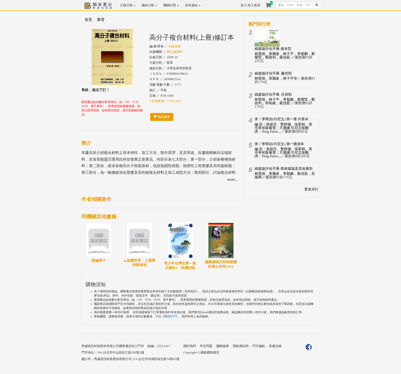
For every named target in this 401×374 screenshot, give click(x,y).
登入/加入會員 (250, 5)
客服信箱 (275, 346)
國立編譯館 (174, 51)
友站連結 (191, 5)
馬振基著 (174, 46)
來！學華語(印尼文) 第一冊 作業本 (281, 119)
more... (232, 179)
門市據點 (259, 346)
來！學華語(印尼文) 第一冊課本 (279, 144)
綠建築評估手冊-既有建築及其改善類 (284, 169)
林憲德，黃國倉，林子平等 (276, 78)
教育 (101, 20)
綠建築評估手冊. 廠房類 (273, 73)
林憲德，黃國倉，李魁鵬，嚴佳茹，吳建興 (285, 175)
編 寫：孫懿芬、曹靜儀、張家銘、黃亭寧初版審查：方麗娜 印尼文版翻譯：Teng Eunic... (283, 127)
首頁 (88, 20)
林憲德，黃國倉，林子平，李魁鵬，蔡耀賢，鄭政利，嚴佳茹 (285, 55)
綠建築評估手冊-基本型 (273, 49)
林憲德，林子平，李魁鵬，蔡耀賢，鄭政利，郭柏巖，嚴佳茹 (285, 101)
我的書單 (163, 117)
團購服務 (222, 346)
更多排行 (311, 189)
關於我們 (189, 346)
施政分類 (148, 5)
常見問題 (206, 346)
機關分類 (170, 5)
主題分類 (126, 5)
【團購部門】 (170, 316)
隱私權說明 (241, 346)
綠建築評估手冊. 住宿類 (273, 94)
